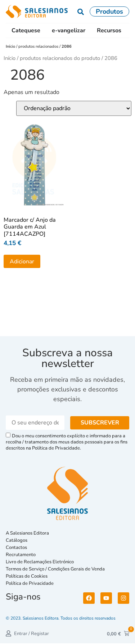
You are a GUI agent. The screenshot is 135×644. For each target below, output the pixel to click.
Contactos (16, 547)
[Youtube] (106, 598)
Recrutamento (21, 554)
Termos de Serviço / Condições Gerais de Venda (56, 569)
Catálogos (16, 540)
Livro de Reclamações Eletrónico (40, 562)
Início (11, 46)
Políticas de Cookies (27, 576)
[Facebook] (89, 598)
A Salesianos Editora (27, 533)
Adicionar (22, 261)
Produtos (109, 11)
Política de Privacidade (30, 583)
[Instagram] (123, 598)
